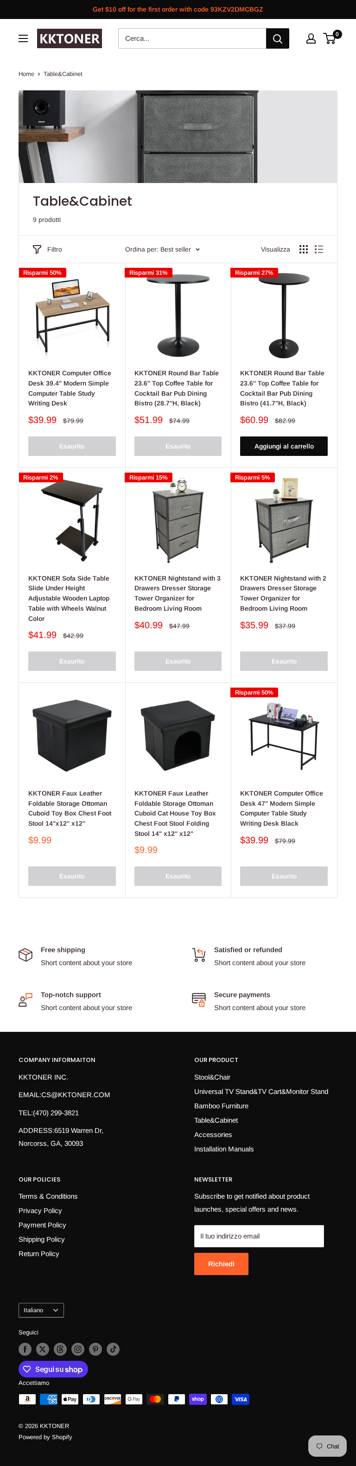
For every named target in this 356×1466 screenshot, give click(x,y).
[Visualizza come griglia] (303, 249)
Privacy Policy (40, 1210)
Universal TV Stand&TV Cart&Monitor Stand (261, 1091)
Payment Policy (42, 1225)
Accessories (213, 1134)
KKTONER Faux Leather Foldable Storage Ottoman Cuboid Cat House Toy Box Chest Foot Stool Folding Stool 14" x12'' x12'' (175, 813)
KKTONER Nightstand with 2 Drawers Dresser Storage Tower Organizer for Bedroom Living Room (283, 593)
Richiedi (221, 1264)
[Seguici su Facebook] (25, 1349)
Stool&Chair (212, 1077)
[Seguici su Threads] (60, 1349)
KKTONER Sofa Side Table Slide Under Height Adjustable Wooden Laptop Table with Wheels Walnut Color (68, 598)
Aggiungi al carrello (284, 446)
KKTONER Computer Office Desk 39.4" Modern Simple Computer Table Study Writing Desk (69, 388)
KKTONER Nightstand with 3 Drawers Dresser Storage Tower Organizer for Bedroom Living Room (177, 593)
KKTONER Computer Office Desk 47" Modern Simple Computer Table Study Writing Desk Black (281, 808)
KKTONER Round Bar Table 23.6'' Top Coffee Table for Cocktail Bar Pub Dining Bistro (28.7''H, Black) (176, 388)
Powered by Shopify (45, 1437)
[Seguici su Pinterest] (95, 1349)
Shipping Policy (42, 1239)
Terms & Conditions (48, 1196)
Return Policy (39, 1253)
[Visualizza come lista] (319, 249)
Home (26, 73)
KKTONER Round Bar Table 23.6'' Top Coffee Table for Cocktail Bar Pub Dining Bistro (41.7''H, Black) (282, 388)
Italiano (33, 1310)
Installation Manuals (224, 1149)
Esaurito (71, 446)
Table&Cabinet (63, 73)
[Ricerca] (277, 38)
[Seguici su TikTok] (113, 1349)
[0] (330, 38)
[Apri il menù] (23, 38)
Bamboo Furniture (221, 1106)
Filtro (54, 249)
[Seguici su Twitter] (42, 1349)
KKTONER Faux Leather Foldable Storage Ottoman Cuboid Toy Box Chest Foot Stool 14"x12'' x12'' (69, 808)
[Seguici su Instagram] (77, 1349)
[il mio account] (311, 38)
